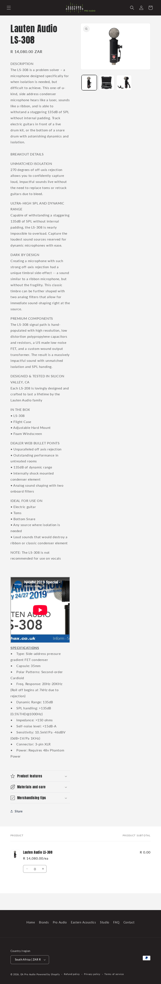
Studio (104, 922)
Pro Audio (60, 922)
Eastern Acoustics (83, 922)
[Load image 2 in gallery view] (106, 82)
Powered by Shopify (48, 974)
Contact (129, 922)
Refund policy (72, 974)
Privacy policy (92, 974)
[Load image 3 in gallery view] (124, 82)
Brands (44, 922)
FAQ (116, 922)
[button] (8, 7)
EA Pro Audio (28, 974)
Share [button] (19, 811)
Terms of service (114, 974)
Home (30, 922)
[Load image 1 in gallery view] (89, 82)
